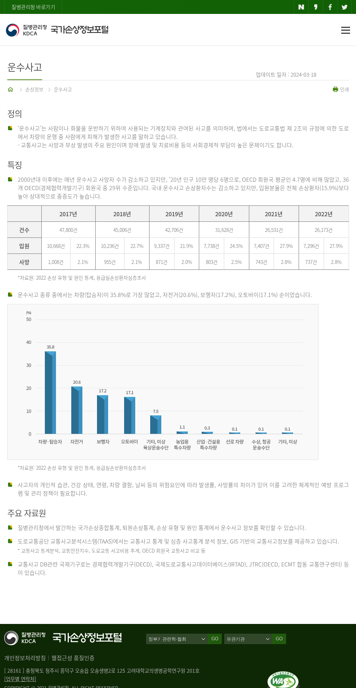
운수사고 (63, 89)
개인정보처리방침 (25, 658)
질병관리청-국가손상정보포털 (57, 30)
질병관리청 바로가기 (33, 7)
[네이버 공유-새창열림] (301, 7)
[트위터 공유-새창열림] (345, 7)
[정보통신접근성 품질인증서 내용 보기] (283, 675)
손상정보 (34, 89)
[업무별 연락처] (20, 679)
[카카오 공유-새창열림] (316, 7)
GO (279, 638)
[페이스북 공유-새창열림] (330, 7)
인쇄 (344, 89)
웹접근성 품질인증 (73, 658)
